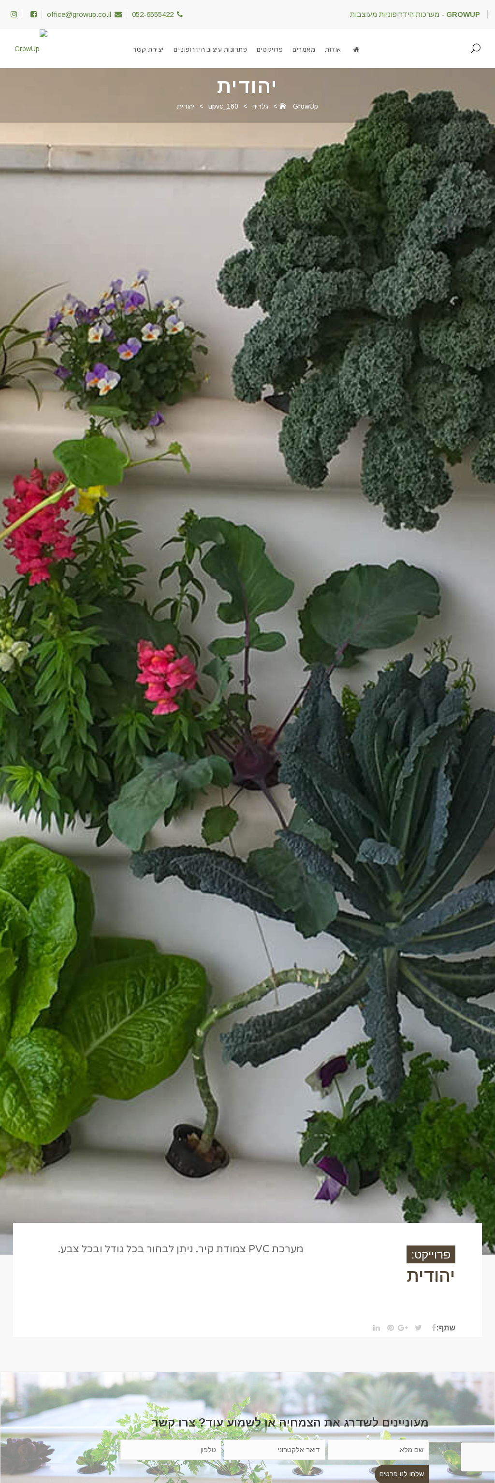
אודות (333, 49)
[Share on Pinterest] (388, 1328)
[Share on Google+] (402, 1328)
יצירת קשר (148, 49)
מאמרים (303, 49)
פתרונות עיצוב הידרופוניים (211, 49)
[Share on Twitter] (416, 1328)
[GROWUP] (356, 50)
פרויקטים (270, 49)
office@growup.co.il (79, 14)
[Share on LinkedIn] (374, 1328)
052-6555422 (153, 14)
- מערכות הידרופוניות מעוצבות (415, 14)
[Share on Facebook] (430, 1328)
